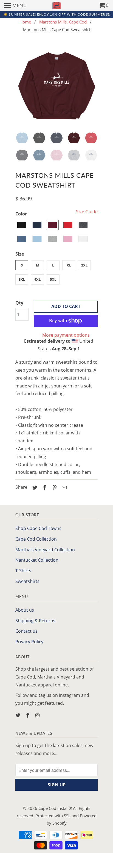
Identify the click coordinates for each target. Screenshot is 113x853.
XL (69, 265)
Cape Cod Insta (52, 808)
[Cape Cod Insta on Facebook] (28, 715)
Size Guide (87, 212)
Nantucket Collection (36, 560)
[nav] (15, 5)
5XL (53, 279)
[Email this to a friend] (63, 487)
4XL (37, 279)
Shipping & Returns (35, 621)
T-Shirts (23, 571)
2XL (84, 265)
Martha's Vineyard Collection (45, 550)
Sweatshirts (27, 581)
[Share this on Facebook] (43, 487)
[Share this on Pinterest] (53, 487)
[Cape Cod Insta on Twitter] (18, 715)
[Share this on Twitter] (34, 487)
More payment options (66, 335)
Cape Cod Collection (36, 539)
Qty (19, 303)
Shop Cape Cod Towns (38, 528)
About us (24, 610)
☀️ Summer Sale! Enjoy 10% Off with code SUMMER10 (56, 14)
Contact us (26, 631)
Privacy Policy (29, 642)
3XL (22, 279)
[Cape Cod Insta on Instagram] (38, 715)
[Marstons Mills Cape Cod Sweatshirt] (56, 86)
